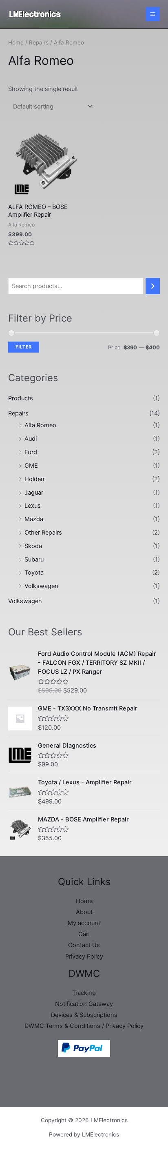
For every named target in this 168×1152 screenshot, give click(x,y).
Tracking (84, 993)
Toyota (34, 572)
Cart (84, 934)
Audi (30, 438)
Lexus (32, 505)
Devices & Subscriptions (84, 1015)
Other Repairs (43, 532)
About (84, 912)
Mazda (33, 519)
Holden (34, 479)
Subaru (34, 559)
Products (20, 398)
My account (84, 923)
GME (31, 465)
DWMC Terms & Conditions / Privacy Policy (84, 1026)
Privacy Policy (84, 956)
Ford (30, 452)
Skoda (33, 546)
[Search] (153, 286)
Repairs (18, 413)
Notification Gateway (84, 1004)
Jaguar (33, 492)
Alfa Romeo (40, 425)
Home (16, 42)
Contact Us (84, 945)
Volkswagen (41, 586)
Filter (23, 347)
